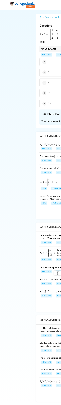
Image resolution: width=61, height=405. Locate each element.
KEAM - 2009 (46, 160)
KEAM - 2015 (46, 335)
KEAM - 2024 (46, 55)
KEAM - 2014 (46, 350)
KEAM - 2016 (46, 362)
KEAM (59, 55)
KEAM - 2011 (46, 172)
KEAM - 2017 (46, 149)
